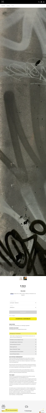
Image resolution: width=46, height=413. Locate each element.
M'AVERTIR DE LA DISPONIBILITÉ (23, 318)
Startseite (3, 5)
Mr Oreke (23, 287)
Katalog (8, 5)
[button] (23, 333)
